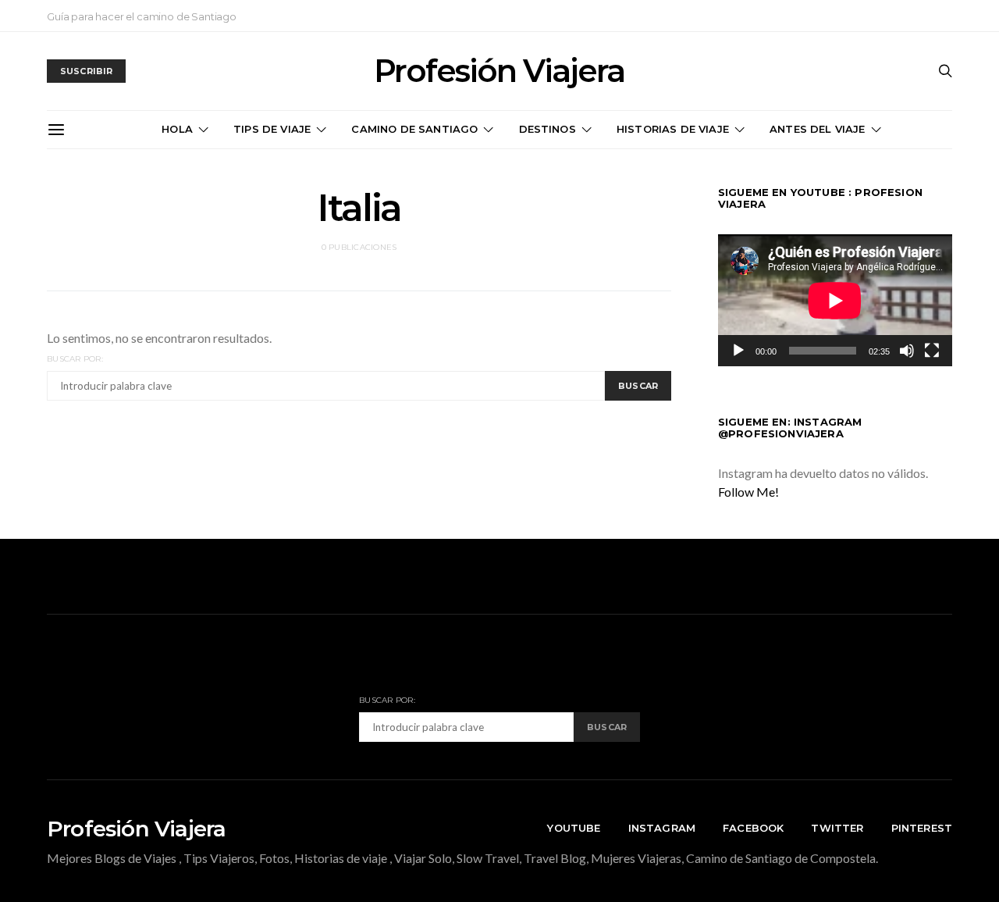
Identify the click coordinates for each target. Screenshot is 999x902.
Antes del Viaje (817, 129)
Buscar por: (75, 359)
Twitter (837, 828)
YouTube (573, 828)
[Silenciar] (907, 350)
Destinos (547, 129)
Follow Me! (748, 491)
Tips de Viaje (272, 129)
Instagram (661, 828)
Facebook (753, 828)
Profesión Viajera (499, 71)
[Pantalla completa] (932, 350)
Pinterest (921, 828)
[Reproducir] (738, 350)
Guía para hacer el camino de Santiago (141, 16)
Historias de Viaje (673, 129)
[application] (835, 300)
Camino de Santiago (414, 129)
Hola (177, 129)
